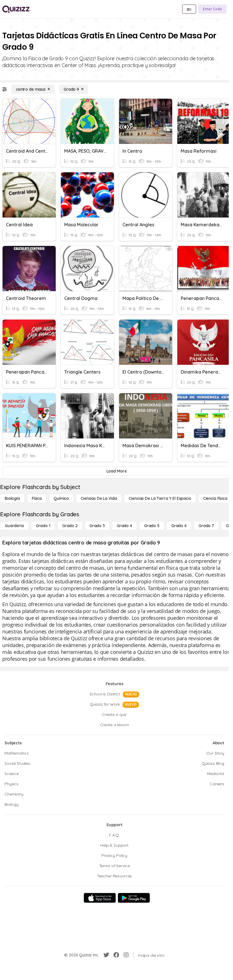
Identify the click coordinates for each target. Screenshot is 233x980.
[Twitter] (106, 955)
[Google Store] (134, 898)
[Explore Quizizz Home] (16, 9)
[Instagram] (126, 955)
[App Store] (100, 898)
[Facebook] (116, 955)
